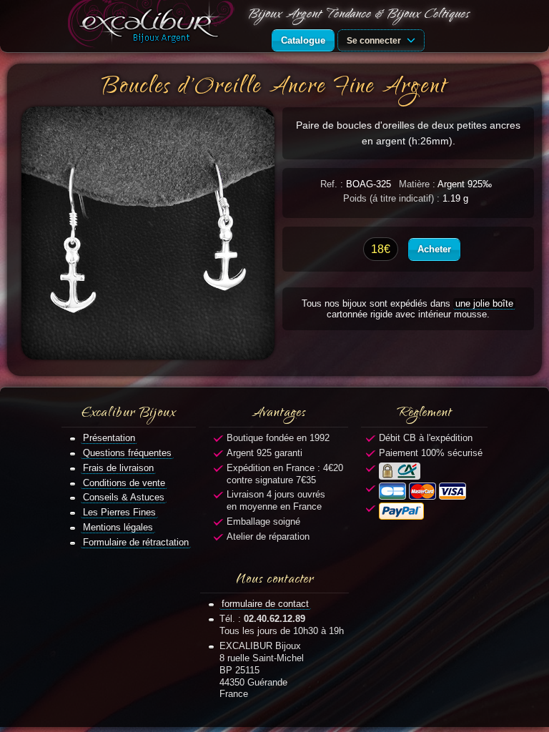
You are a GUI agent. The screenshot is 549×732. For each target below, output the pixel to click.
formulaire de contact (265, 603)
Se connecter (375, 40)
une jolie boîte (484, 303)
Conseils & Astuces (123, 497)
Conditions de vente (124, 483)
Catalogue (303, 40)
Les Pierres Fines (119, 512)
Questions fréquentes (127, 452)
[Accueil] (154, 26)
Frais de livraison (118, 468)
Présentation (109, 437)
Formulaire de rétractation (136, 542)
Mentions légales (118, 527)
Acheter (434, 249)
